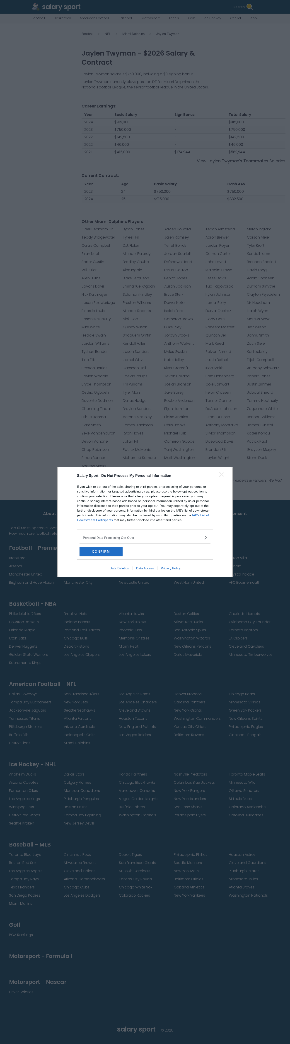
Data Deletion (119, 568)
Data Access (145, 568)
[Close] (223, 476)
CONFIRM (101, 551)
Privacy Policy (171, 568)
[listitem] (145, 537)
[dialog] (145, 522)
